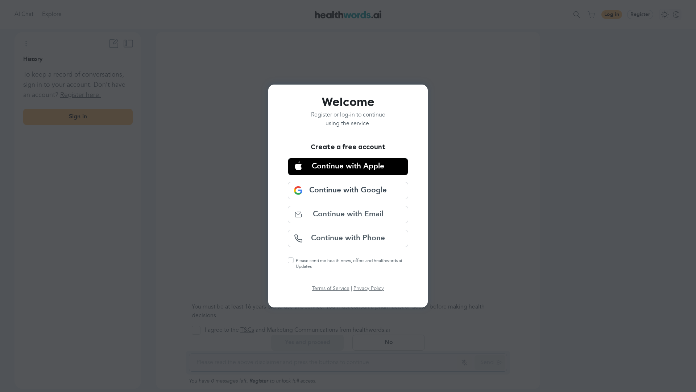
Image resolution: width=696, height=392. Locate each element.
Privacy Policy (368, 288)
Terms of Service (330, 288)
